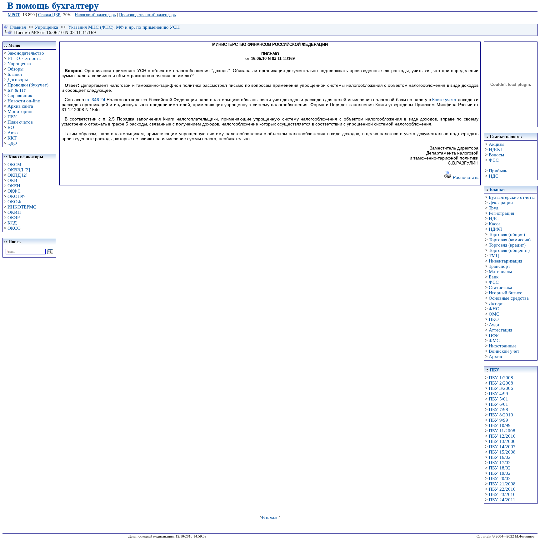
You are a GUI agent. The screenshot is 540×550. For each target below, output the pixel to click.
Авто (13, 132)
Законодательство (26, 53)
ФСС (494, 160)
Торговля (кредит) (507, 245)
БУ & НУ (17, 90)
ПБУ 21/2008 (502, 483)
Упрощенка (46, 27)
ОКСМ (14, 164)
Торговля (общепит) (509, 250)
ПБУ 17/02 (500, 462)
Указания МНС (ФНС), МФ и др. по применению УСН (124, 27)
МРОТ (14, 14)
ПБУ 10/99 (500, 425)
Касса (495, 223)
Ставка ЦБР (49, 14)
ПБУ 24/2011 (502, 499)
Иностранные (503, 345)
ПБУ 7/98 (498, 409)
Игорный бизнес (505, 292)
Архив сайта (20, 106)
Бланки (15, 74)
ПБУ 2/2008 (501, 383)
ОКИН (14, 212)
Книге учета (444, 99)
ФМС (494, 340)
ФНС (494, 308)
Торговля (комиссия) (510, 239)
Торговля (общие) (507, 234)
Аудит (495, 324)
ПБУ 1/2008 (501, 377)
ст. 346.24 (95, 99)
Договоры (18, 79)
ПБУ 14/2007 (502, 446)
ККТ (12, 137)
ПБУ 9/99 (498, 420)
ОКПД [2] (18, 175)
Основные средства (509, 298)
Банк (493, 276)
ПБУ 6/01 (498, 404)
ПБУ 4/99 (498, 393)
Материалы (500, 271)
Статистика (500, 287)
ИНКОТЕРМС (22, 206)
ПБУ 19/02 (500, 473)
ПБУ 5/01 (498, 398)
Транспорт (499, 266)
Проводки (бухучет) (28, 84)
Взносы (496, 154)
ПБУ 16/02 (500, 457)
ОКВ (12, 180)
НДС (493, 176)
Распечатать (465, 177)
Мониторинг (20, 111)
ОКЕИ (14, 185)
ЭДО (12, 143)
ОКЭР (14, 217)
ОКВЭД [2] (19, 169)
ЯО (11, 127)
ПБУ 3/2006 (501, 388)
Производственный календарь (147, 14)
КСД (12, 222)
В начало (270, 517)
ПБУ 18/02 (500, 467)
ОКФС (14, 191)
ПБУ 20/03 (500, 478)
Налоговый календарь (95, 14)
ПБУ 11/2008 (502, 430)
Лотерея (497, 303)
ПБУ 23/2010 (502, 494)
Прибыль (498, 170)
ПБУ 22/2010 (502, 489)
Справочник (20, 95)
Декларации (501, 202)
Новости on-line (24, 100)
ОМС (494, 314)
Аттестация (500, 329)
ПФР (493, 335)
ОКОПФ (16, 196)
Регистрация (501, 213)
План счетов (20, 122)
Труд (493, 207)
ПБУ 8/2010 (501, 414)
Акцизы (496, 144)
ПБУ (12, 116)
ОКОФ (14, 201)
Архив (495, 356)
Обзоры (15, 68)
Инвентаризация (505, 260)
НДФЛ (495, 149)
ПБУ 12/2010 (502, 436)
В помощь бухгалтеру (53, 5)
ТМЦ (494, 255)
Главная (18, 27)
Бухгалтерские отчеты (512, 197)
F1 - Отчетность (24, 58)
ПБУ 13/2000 (502, 441)
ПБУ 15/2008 (502, 451)
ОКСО (14, 228)
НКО (494, 319)
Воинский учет (504, 351)
